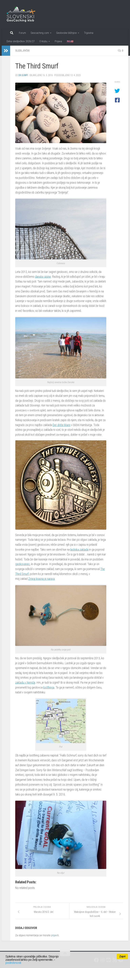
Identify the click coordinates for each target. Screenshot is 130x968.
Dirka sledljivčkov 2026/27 (21, 41)
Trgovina (88, 32)
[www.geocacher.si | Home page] (24, 14)
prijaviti (55, 935)
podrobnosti (13, 962)
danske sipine (43, 276)
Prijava (58, 41)
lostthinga (48, 687)
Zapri (122, 956)
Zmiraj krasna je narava (41, 578)
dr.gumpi (23, 75)
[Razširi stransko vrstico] (6, 51)
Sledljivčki (22, 50)
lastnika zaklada (79, 549)
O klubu (43, 41)
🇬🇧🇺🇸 (70, 41)
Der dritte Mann (61, 425)
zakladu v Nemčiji (25, 682)
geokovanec (22, 564)
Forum (22, 32)
